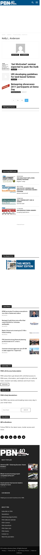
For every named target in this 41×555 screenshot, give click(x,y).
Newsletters (5, 514)
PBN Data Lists (6, 528)
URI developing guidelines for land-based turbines (24, 75)
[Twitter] (19, 437)
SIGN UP (26, 410)
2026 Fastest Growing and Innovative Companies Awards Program (27, 189)
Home (3, 34)
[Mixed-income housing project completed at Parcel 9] (33, 476)
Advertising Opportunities (9, 517)
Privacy (4, 550)
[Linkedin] (10, 437)
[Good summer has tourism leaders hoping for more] (33, 485)
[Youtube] (23, 437)
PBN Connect (6, 523)
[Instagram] (6, 437)
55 (22, 100)
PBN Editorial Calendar (9, 520)
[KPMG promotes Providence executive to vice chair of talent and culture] (34, 313)
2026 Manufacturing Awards (26, 210)
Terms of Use (11, 550)
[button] (32, 2)
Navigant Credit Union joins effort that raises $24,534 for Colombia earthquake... (13, 322)
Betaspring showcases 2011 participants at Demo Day (25, 87)
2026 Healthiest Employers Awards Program (26, 178)
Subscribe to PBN (7, 511)
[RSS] (15, 437)
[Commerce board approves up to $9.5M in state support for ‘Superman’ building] (34, 351)
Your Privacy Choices (23, 550)
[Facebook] (2, 437)
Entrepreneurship (16, 92)
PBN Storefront (6, 525)
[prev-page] (13, 100)
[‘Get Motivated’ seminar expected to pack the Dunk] (6, 66)
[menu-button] (36, 2)
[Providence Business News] (8, 3)
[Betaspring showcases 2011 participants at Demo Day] (6, 86)
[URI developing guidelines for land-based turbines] (6, 76)
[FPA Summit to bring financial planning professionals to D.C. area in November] (34, 342)
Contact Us (5, 534)
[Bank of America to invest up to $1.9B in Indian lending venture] (34, 333)
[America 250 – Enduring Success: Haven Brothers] (33, 467)
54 (17, 100)
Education (14, 69)
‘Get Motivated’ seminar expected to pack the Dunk (25, 65)
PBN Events (5, 531)
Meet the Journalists (8, 537)
